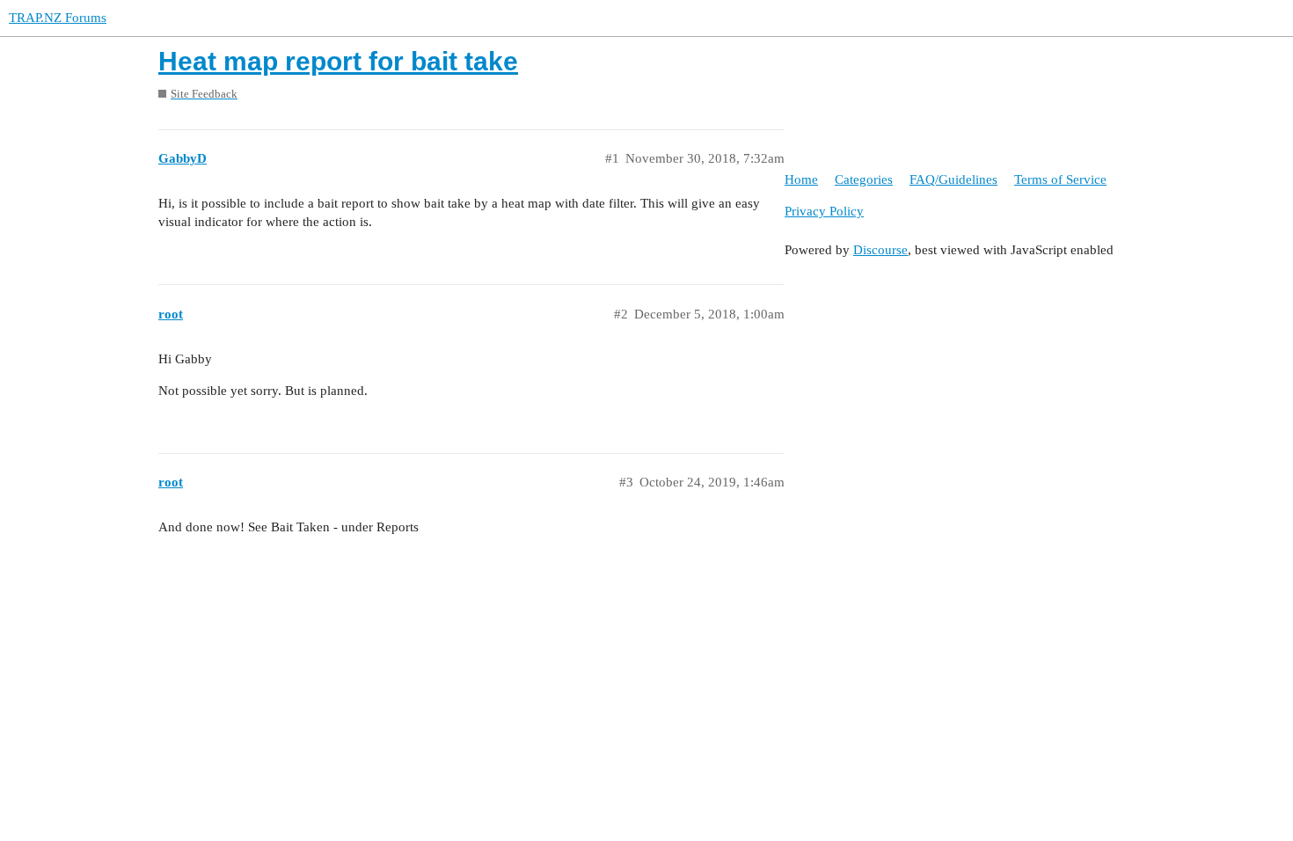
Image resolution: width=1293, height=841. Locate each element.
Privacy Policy (824, 211)
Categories (864, 179)
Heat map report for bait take (338, 61)
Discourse (880, 250)
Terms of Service (1060, 179)
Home (801, 179)
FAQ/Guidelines (953, 179)
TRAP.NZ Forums (57, 18)
